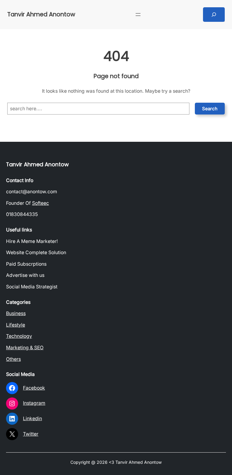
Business (16, 313)
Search (210, 108)
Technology (19, 336)
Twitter (30, 434)
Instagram (34, 403)
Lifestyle (15, 325)
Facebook (34, 388)
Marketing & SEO (25, 347)
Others (13, 359)
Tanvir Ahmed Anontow (41, 14)
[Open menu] (138, 14)
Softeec (40, 203)
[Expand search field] (214, 14)
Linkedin (32, 418)
